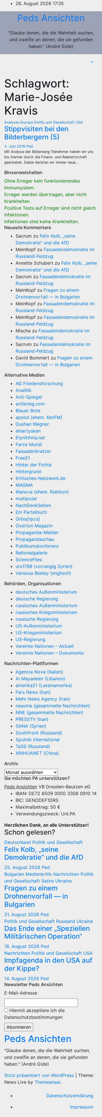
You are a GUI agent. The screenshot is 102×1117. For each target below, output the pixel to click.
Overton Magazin (34, 525)
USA (79, 122)
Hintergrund (28, 471)
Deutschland (18, 842)
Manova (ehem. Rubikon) (42, 492)
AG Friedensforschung (39, 383)
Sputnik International (38, 739)
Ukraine (63, 881)
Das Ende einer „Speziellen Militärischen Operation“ (47, 932)
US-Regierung (30, 639)
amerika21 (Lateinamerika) (44, 685)
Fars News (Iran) (33, 692)
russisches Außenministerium (46, 605)
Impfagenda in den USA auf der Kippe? (48, 964)
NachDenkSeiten (33, 505)
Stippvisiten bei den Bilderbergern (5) (36, 133)
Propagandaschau (35, 539)
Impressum (81, 1107)
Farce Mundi (29, 444)
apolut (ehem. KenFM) (39, 417)
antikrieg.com (30, 404)
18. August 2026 (22, 946)
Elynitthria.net (30, 437)
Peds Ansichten (51, 17)
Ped (29, 146)
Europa (27, 122)
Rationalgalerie (31, 553)
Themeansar (47, 1082)
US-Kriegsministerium (39, 632)
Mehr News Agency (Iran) (43, 699)
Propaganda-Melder (37, 532)
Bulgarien (15, 874)
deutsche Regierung (37, 599)
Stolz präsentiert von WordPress (39, 1075)
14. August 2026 (22, 978)
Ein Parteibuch (31, 512)
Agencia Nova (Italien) (39, 672)
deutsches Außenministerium (46, 592)
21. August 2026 (22, 914)
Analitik (23, 390)
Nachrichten (66, 874)
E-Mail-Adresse (20, 993)
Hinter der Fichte (34, 465)
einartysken (28, 431)
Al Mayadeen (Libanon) (40, 678)
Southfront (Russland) (39, 733)
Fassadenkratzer (33, 451)
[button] (91, 62)
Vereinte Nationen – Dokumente (50, 653)
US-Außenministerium (39, 626)
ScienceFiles (29, 559)
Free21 (23, 458)
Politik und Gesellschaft (55, 122)
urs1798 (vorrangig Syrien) (44, 566)
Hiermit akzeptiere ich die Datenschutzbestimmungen (34, 1014)
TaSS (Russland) (33, 746)
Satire (48, 881)
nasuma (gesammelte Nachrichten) (53, 705)
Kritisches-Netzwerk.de (40, 478)
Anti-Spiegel (29, 397)
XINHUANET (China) (37, 753)
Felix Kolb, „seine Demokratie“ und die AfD (43, 853)
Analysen (12, 122)
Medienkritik (39, 874)
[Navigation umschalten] (93, 70)
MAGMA (24, 485)
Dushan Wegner (32, 424)
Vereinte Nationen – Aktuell (45, 646)
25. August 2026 (23, 867)
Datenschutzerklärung (69, 1095)
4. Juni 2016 (15, 146)
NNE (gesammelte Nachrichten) (49, 712)
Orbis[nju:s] (28, 519)
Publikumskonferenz (37, 546)
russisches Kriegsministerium (46, 612)
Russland (66, 921)
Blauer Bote (28, 410)
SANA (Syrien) (31, 726)
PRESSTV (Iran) (32, 719)
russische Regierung (37, 619)
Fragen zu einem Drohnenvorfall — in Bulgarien (36, 896)
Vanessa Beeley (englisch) (43, 573)
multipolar (26, 498)
